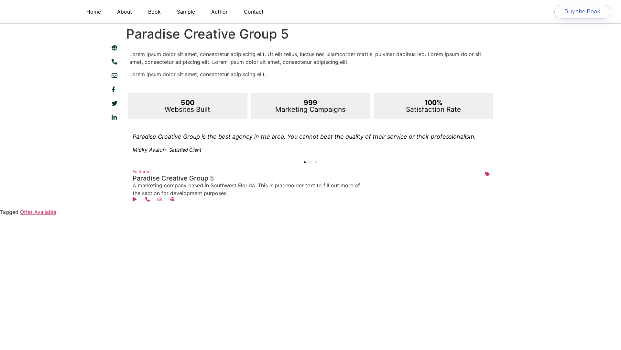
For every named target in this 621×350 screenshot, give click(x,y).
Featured (142, 171)
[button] (305, 162)
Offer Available (38, 212)
